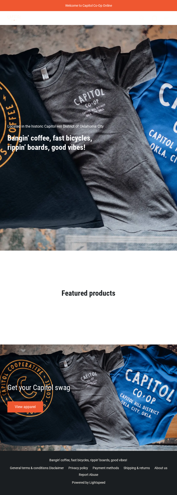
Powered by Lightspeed (88, 482)
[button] (14, 18)
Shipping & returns (137, 468)
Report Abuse (88, 475)
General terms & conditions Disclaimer (37, 468)
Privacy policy (78, 468)
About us (160, 468)
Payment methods (106, 468)
